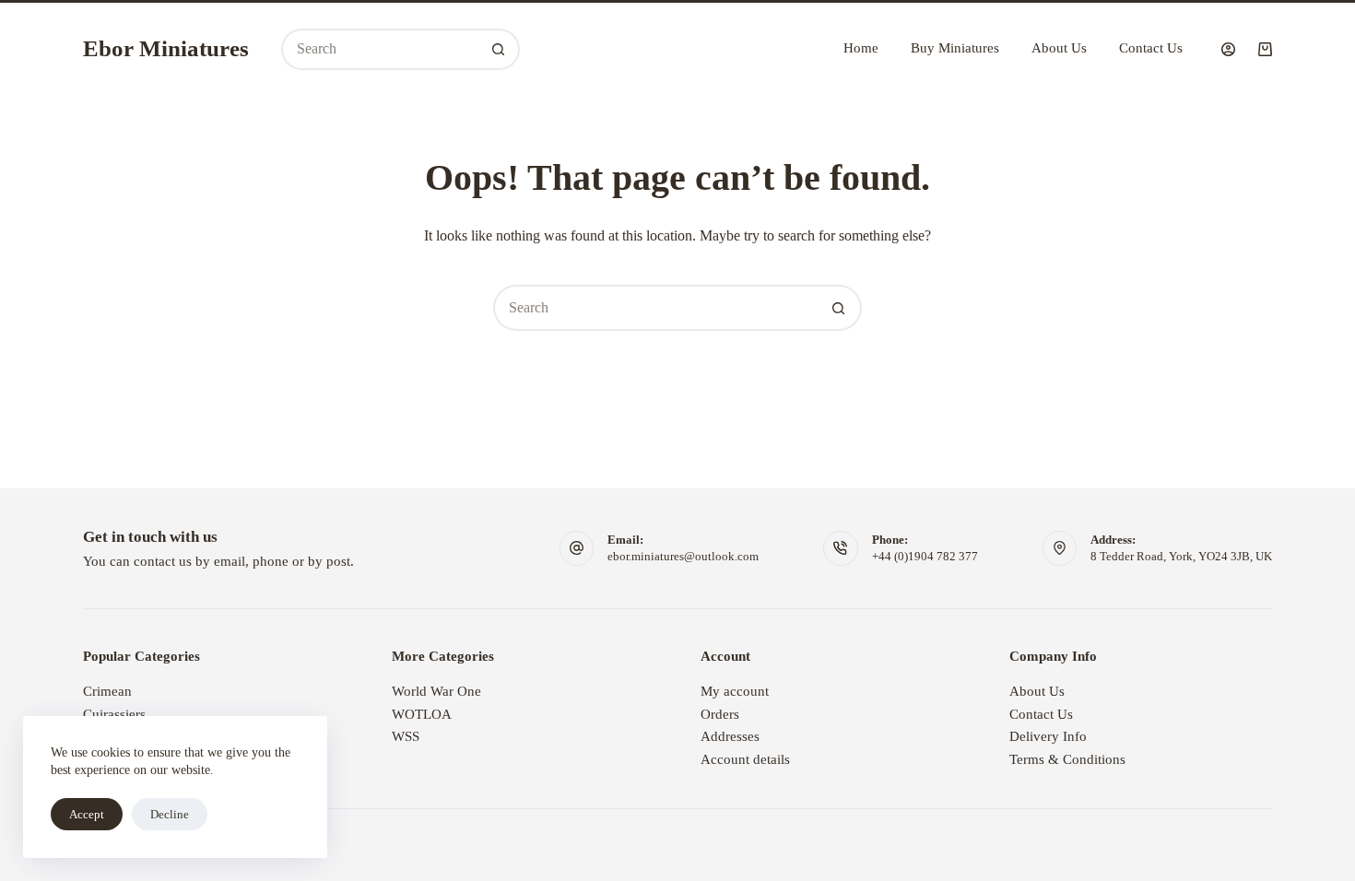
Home (860, 48)
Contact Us (1151, 48)
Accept (86, 814)
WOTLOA (422, 714)
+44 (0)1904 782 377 (925, 556)
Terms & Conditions (1067, 759)
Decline (169, 814)
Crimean (107, 691)
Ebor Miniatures (166, 48)
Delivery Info (1048, 736)
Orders (720, 714)
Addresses (730, 736)
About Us (1059, 48)
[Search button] (499, 49)
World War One (436, 691)
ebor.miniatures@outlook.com (683, 556)
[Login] (1228, 49)
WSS (405, 736)
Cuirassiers (114, 714)
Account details (745, 759)
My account (735, 691)
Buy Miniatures (955, 48)
